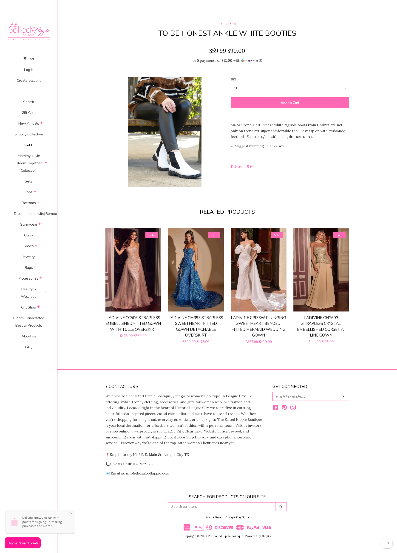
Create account (29, 80)
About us (28, 336)
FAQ (28, 347)
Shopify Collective (28, 134)
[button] (227, 60)
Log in (29, 69)
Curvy (28, 235)
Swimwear (28, 224)
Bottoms (29, 202)
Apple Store (213, 517)
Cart (30, 59)
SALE (28, 145)
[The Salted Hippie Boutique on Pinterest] (284, 408)
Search (28, 101)
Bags (29, 267)
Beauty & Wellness (28, 293)
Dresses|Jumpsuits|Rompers (29, 213)
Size (233, 79)
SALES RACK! (227, 24)
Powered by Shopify (258, 536)
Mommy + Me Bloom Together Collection (29, 163)
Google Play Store (237, 517)
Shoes (29, 246)
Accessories (28, 278)
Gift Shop (28, 307)
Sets (28, 181)
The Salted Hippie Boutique (225, 536)
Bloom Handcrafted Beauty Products (28, 322)
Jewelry (29, 256)
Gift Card (29, 112)
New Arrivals (28, 123)
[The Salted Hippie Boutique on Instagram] (293, 408)
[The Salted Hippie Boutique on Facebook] (275, 408)
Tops (29, 192)
